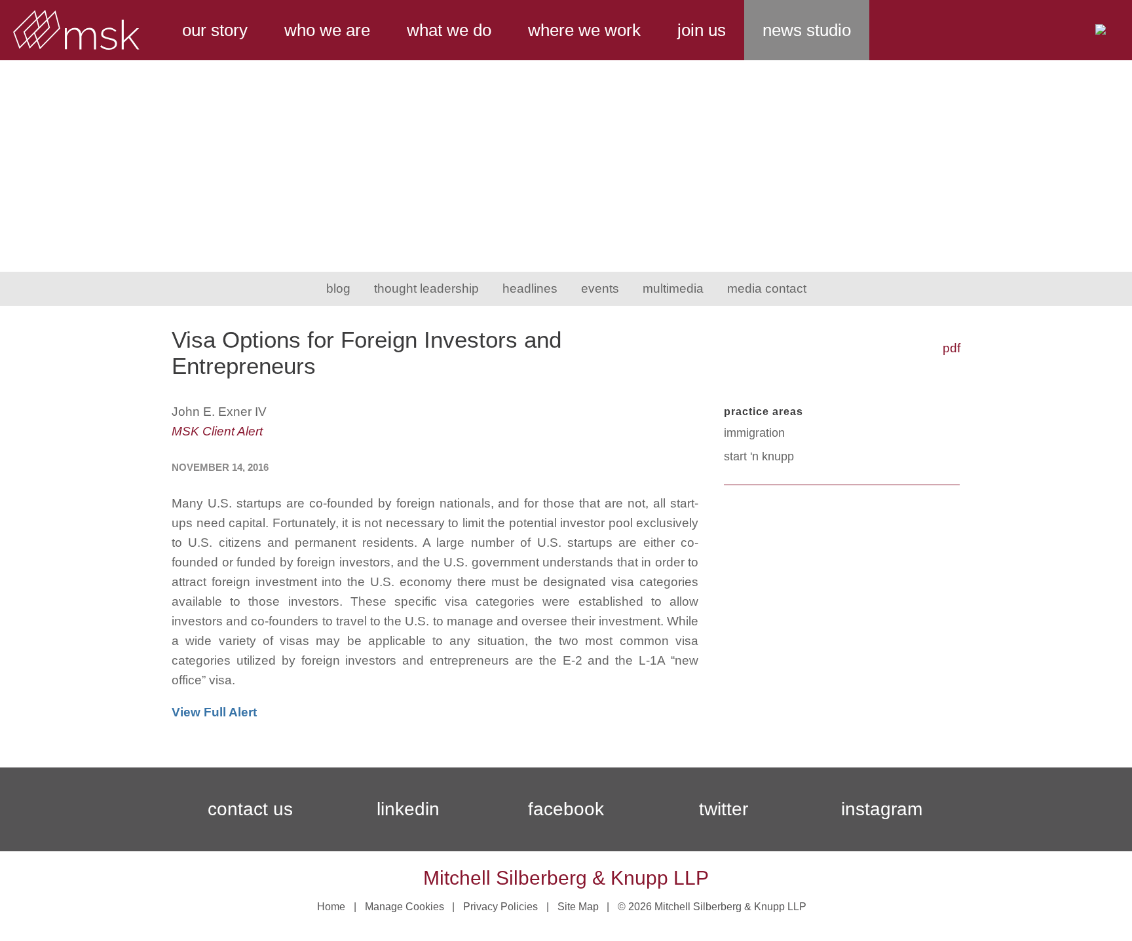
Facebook (566, 809)
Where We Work (584, 30)
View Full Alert (214, 712)
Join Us (701, 30)
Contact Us (250, 809)
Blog (338, 288)
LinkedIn (408, 809)
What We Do (449, 30)
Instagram (881, 809)
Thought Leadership (426, 288)
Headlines (529, 288)
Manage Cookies (404, 906)
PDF (951, 348)
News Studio (807, 30)
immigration (754, 432)
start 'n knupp (759, 456)
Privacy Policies (500, 906)
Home (331, 906)
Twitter (723, 809)
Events (600, 288)
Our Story (215, 30)
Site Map (578, 906)
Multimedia (673, 288)
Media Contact (766, 288)
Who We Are (327, 30)
